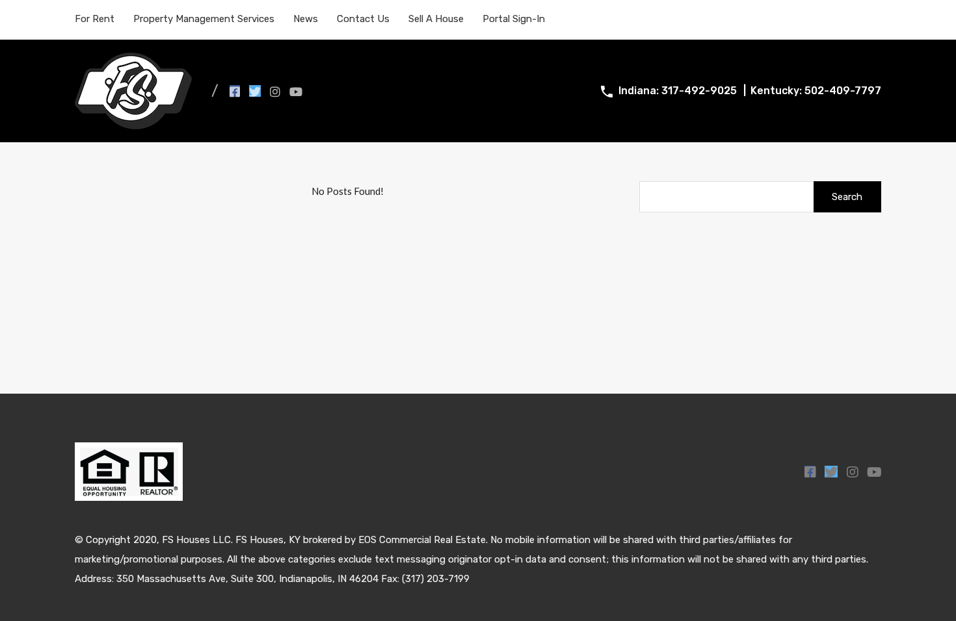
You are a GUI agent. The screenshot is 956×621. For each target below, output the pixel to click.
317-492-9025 (699, 90)
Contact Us (363, 19)
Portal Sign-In (514, 19)
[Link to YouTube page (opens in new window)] (295, 91)
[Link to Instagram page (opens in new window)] (275, 91)
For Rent (94, 19)
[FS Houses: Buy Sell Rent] (133, 123)
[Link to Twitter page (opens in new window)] (255, 91)
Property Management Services (203, 19)
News (305, 19)
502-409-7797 (842, 90)
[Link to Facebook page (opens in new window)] (235, 91)
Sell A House (436, 19)
